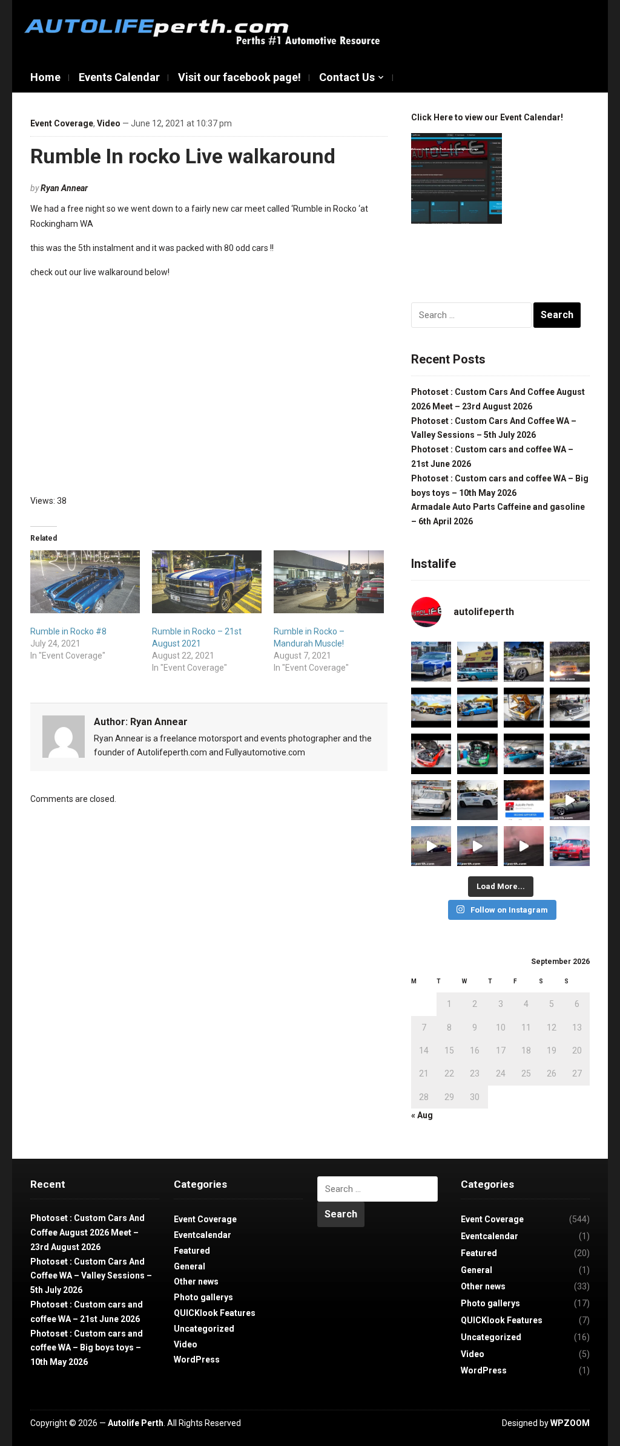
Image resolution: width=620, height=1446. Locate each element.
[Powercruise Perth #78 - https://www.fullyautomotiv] (431, 708)
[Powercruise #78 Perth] (524, 708)
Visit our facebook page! (239, 77)
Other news (196, 1281)
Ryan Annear (64, 188)
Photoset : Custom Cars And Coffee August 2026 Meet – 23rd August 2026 (87, 1232)
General (189, 1266)
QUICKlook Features (215, 1313)
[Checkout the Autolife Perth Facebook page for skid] (524, 800)
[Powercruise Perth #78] (524, 753)
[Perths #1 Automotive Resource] (206, 31)
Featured (192, 1250)
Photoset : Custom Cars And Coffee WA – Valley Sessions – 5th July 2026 (91, 1276)
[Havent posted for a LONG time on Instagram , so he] (431, 662)
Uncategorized (204, 1329)
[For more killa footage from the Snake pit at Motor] (431, 846)
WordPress (197, 1359)
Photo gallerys (203, 1297)
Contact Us (347, 77)
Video (108, 123)
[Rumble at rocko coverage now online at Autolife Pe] (524, 662)
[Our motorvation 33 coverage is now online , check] (570, 846)
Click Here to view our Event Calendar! (487, 117)
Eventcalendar (202, 1235)
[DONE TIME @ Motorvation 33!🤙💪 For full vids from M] (524, 846)
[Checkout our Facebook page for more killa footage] (477, 846)
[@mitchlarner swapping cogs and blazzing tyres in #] (570, 800)
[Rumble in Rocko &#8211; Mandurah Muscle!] (328, 581)
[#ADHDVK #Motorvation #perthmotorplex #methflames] (570, 662)
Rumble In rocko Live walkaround (182, 156)
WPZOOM (570, 1423)
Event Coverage (61, 123)
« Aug (422, 1115)
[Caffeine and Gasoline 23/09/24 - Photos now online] (477, 662)
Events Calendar (119, 77)
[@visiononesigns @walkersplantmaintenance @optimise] (477, 800)
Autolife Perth (135, 1423)
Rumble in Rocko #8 (68, 631)
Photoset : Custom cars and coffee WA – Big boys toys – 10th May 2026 (86, 1348)
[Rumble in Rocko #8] (85, 581)
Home (45, 77)
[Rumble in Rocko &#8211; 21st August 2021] (207, 581)
